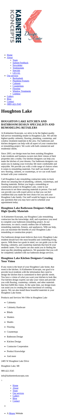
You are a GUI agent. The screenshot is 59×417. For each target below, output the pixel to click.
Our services (12, 75)
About (10, 57)
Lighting (16, 94)
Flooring (16, 88)
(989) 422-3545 (14, 104)
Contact (10, 101)
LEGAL (16, 73)
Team (15, 60)
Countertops (18, 86)
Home (9, 55)
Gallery (10, 96)
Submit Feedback (20, 62)
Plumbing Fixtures (21, 81)
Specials (16, 70)
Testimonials (18, 68)
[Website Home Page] (26, 50)
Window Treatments (22, 91)
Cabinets (16, 83)
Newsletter (17, 65)
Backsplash (18, 78)
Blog (9, 99)
